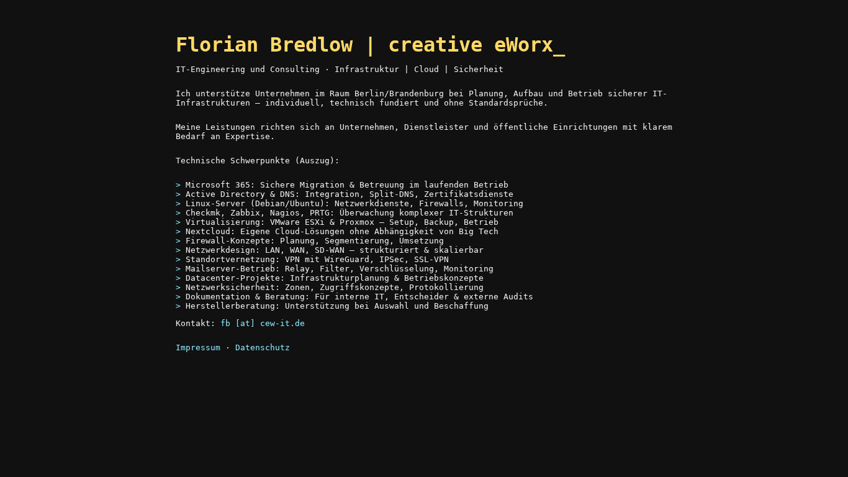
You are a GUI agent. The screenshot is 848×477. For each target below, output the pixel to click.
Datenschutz (262, 347)
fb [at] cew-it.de (262, 323)
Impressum (198, 347)
